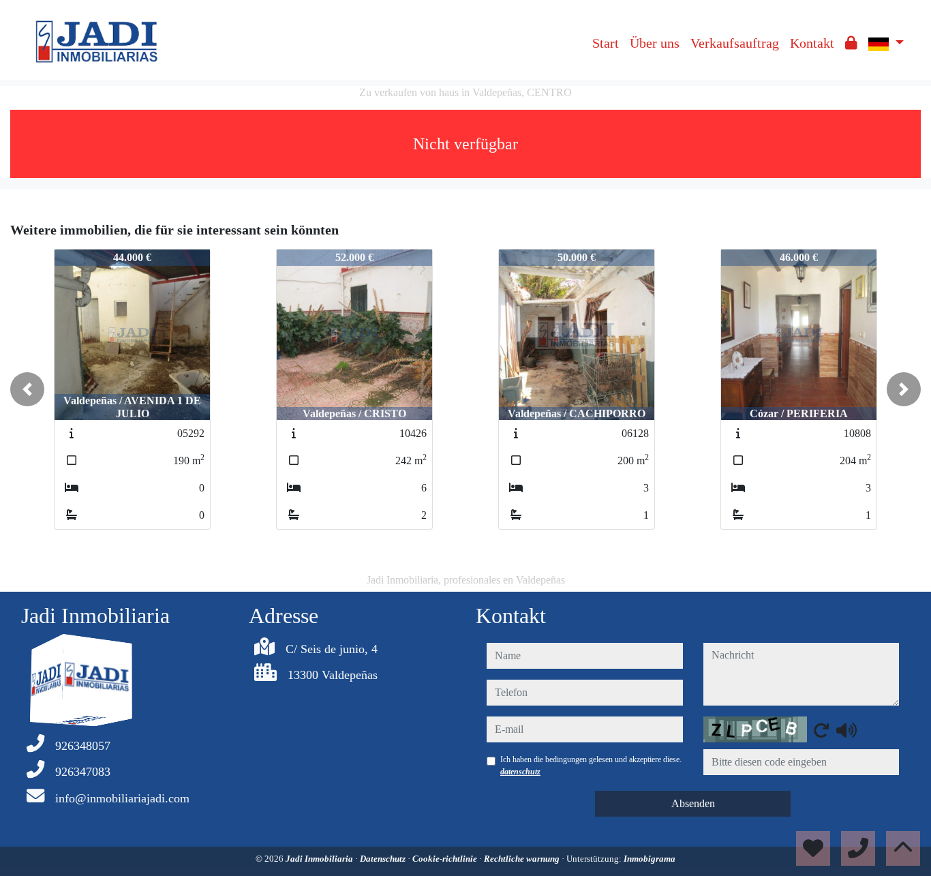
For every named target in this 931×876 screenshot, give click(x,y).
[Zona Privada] (851, 43)
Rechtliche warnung (523, 859)
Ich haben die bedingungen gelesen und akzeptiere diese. (591, 765)
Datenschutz (384, 859)
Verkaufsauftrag (734, 42)
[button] (27, 389)
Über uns (655, 42)
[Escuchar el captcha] (846, 730)
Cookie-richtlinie (445, 859)
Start (605, 42)
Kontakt (812, 42)
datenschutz (520, 771)
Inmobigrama (649, 859)
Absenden (693, 803)
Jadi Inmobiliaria (320, 859)
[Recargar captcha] (821, 730)
